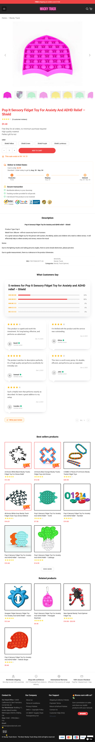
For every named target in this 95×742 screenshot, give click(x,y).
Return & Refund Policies (58, 706)
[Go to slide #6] (67, 95)
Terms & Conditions (33, 703)
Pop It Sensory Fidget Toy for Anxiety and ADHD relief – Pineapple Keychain (47, 615)
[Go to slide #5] (55, 95)
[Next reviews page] (88, 420)
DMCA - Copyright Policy (34, 710)
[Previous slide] (5, 55)
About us (29, 700)
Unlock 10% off (5, 732)
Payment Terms (55, 703)
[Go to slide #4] (43, 95)
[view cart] (90, 8)
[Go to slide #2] (19, 95)
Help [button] (90, 739)
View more (47, 569)
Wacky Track (14, 18)
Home (4, 18)
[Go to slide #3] (31, 95)
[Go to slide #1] (7, 95)
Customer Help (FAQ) (57, 713)
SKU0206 (57, 259)
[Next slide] (89, 55)
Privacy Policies (31, 706)
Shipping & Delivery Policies (59, 700)
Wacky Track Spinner (61, 263)
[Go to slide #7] (79, 95)
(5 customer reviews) (19, 119)
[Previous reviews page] (77, 420)
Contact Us (54, 710)
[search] (87, 8)
